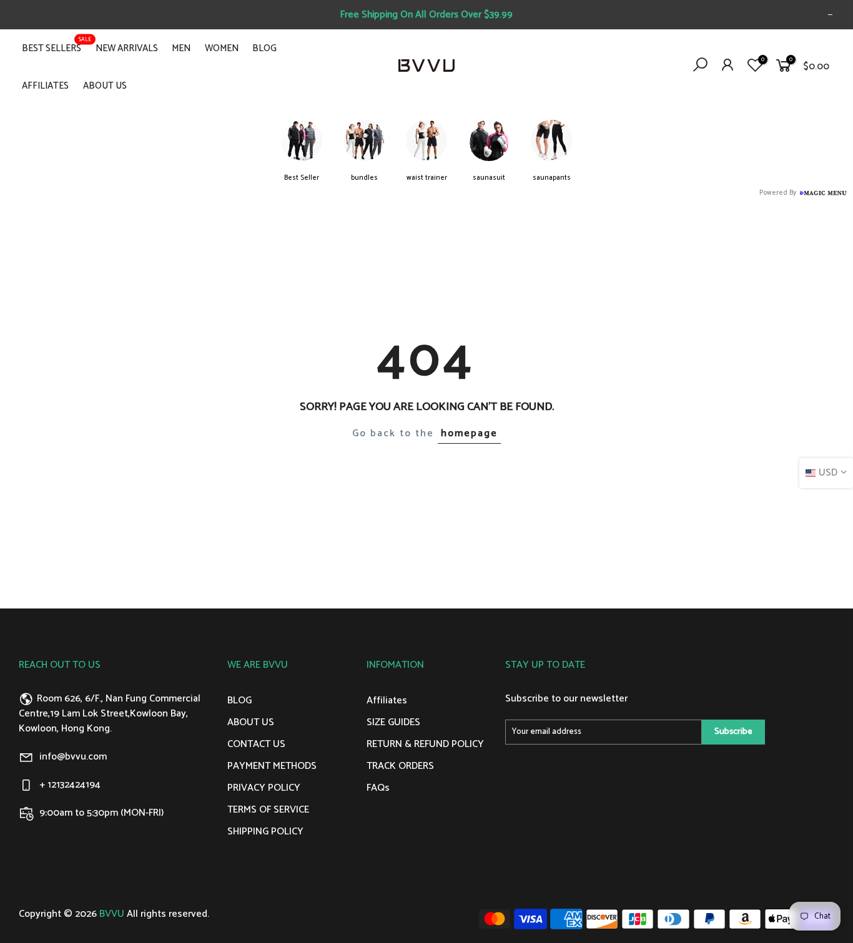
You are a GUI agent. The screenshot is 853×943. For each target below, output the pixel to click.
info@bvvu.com (73, 756)
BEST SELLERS (56, 45)
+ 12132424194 (70, 784)
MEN (181, 48)
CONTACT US (256, 744)
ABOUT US (105, 86)
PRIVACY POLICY (263, 787)
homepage (469, 433)
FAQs (378, 787)
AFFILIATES (45, 86)
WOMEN (222, 48)
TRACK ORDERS (400, 766)
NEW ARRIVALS (127, 48)
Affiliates (387, 700)
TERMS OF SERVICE (268, 809)
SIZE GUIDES (393, 722)
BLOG (264, 48)
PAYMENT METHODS (272, 766)
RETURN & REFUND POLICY (425, 744)
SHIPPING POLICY (265, 831)
